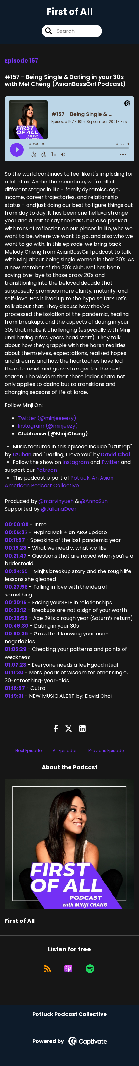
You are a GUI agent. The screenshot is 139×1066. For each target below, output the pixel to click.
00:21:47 (16, 555)
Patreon (46, 470)
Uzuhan (21, 454)
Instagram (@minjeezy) (48, 426)
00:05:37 (16, 532)
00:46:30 (16, 626)
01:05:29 (16, 649)
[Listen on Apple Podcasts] (68, 968)
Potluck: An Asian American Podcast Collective (59, 481)
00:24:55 (16, 571)
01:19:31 (14, 696)
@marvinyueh (56, 501)
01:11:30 (14, 672)
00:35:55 (16, 618)
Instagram (75, 462)
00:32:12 (15, 610)
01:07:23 (15, 665)
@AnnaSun (94, 501)
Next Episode (28, 750)
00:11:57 (15, 540)
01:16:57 (15, 688)
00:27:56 (16, 587)
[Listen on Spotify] (90, 968)
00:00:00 (17, 524)
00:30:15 (16, 602)
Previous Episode (106, 750)
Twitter (110, 462)
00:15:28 (16, 548)
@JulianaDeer (59, 509)
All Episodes (65, 750)
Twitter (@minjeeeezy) (47, 418)
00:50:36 (16, 633)
